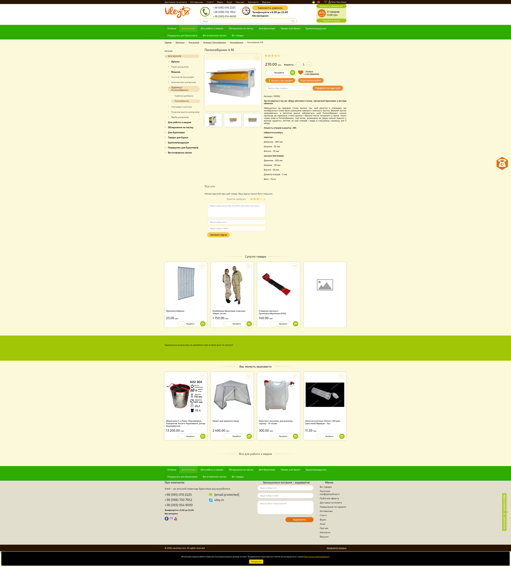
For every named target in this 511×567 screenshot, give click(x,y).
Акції (229, 2)
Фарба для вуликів (180, 117)
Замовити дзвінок (270, 7)
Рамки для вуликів (179, 67)
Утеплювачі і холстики (181, 107)
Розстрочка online (311, 80)
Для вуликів (188, 28)
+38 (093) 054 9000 (224, 16)
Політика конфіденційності (330, 492)
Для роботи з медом (212, 28)
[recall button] (502, 163)
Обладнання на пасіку (241, 28)
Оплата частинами (281, 80)
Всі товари (238, 35)
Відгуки (266, 2)
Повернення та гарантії (333, 506)
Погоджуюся (256, 562)
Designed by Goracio (336, 548)
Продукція (180, 42)
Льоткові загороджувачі (182, 77)
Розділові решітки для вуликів (185, 112)
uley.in (219, 500)
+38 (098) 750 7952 (224, 11)
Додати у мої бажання (312, 72)
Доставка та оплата (176, 2)
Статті (210, 2)
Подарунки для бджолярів (182, 35)
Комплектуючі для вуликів (183, 82)
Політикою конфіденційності (316, 556)
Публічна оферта (329, 498)
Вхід (333, 2)
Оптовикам (196, 2)
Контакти (253, 2)
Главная (168, 42)
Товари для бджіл (290, 28)
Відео (220, 2)
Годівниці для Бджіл (184, 96)
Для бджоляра (267, 28)
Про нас (240, 2)
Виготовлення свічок (214, 35)
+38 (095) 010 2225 (224, 7)
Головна (171, 28)
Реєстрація (341, 2)
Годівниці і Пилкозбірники (214, 42)
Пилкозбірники (236, 42)
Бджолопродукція (316, 28)
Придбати (279, 72)
